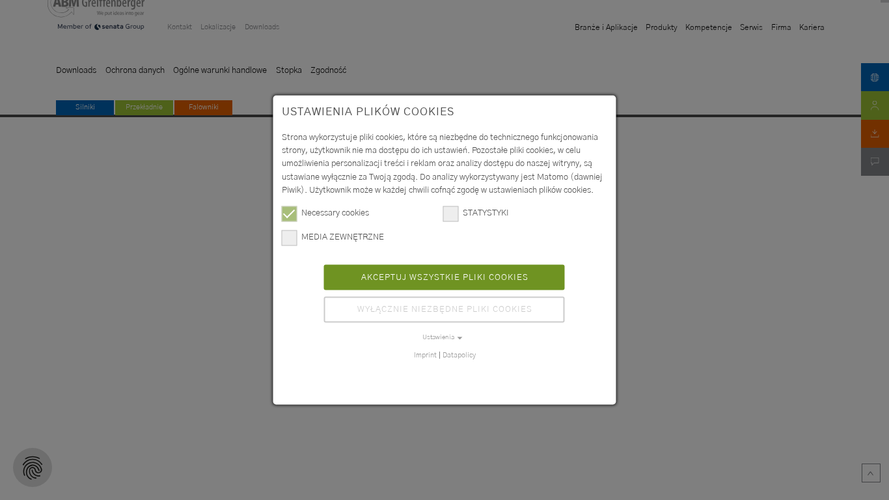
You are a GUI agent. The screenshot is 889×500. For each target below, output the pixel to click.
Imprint (425, 354)
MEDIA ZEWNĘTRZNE (342, 237)
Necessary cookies (335, 212)
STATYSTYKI (486, 212)
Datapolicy (459, 354)
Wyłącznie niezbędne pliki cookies (444, 309)
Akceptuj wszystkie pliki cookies (444, 276)
